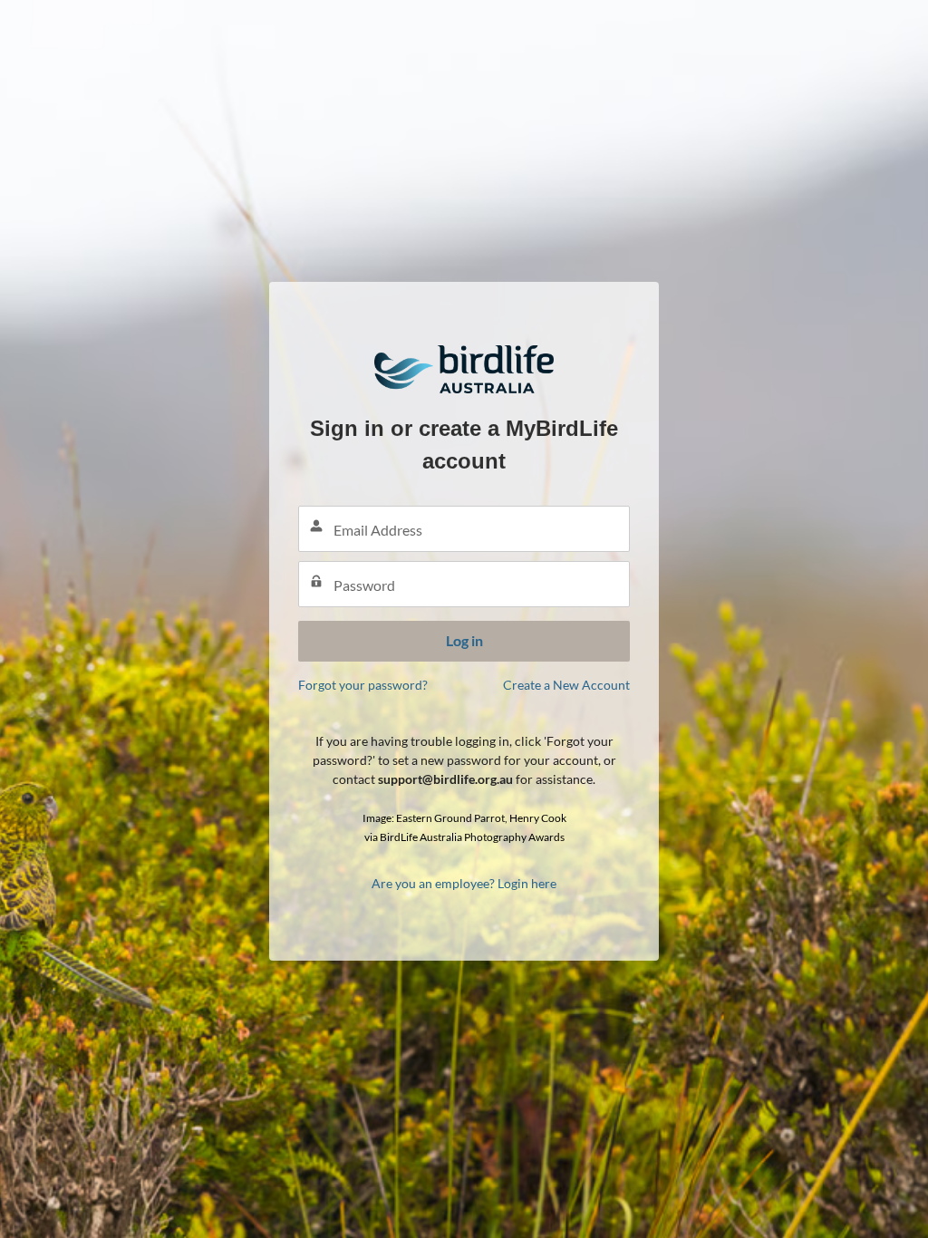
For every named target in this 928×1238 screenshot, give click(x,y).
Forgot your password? (363, 684)
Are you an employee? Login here (464, 883)
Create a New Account (566, 684)
